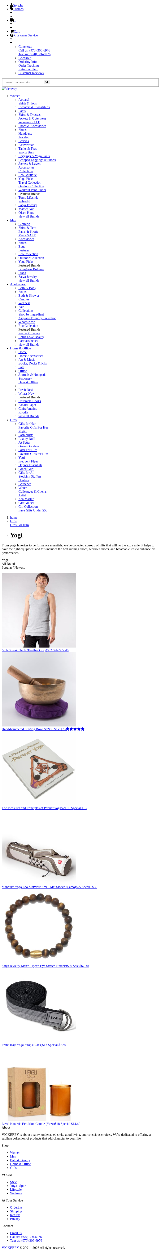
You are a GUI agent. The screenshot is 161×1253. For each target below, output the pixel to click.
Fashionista (25, 435)
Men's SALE (27, 235)
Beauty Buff (26, 438)
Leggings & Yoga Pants (34, 156)
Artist (22, 495)
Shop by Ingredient (31, 314)
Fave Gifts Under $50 (32, 510)
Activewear (26, 145)
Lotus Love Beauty (31, 337)
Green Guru (26, 469)
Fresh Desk (26, 389)
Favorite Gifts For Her (33, 427)
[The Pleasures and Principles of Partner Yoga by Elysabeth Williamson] (39, 804)
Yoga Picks (25, 178)
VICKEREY (10, 1247)
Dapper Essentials (30, 465)
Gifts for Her (26, 423)
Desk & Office (28, 382)
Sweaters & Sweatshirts (34, 107)
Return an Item (28, 69)
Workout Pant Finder (32, 190)
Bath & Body (27, 288)
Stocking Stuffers (29, 476)
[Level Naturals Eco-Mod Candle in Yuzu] (39, 1120)
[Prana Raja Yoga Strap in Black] (39, 1041)
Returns (15, 1215)
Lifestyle (16, 1189)
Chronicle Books (29, 401)
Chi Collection (28, 506)
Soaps (22, 292)
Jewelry (23, 137)
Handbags (25, 133)
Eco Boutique (27, 175)
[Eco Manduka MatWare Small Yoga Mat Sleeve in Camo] (39, 883)
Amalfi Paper (27, 405)
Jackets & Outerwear (32, 118)
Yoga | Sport (18, 1185)
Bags (21, 246)
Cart (16, 31)
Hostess (23, 480)
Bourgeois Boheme (31, 269)
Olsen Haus (26, 212)
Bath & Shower (28, 295)
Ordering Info (27, 61)
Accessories (26, 167)
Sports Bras (26, 152)
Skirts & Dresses (29, 114)
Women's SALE (29, 122)
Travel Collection (29, 182)
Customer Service (25, 35)
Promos (18, 9)
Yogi (21, 457)
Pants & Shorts (28, 231)
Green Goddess (28, 446)
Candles (23, 299)
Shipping (16, 1211)
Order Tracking (28, 65)
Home (22, 352)
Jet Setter (24, 442)
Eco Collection (28, 254)
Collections (25, 171)
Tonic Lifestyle (28, 197)
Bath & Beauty (20, 1160)
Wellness (24, 303)
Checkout (24, 58)
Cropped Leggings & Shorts (37, 160)
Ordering (16, 1207)
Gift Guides (26, 503)
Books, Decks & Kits (32, 363)
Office (22, 371)
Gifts (13, 420)
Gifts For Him (27, 450)
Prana (22, 273)
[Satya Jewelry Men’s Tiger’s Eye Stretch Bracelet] (39, 962)
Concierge (25, 46)
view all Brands (28, 216)
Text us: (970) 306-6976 (34, 54)
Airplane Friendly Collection (37, 318)
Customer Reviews (31, 73)
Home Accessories (30, 356)
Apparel (23, 99)
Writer (22, 487)
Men (13, 220)
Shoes (22, 129)
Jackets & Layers (29, 163)
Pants (22, 111)
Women (15, 96)
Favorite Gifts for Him (33, 454)
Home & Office (20, 348)
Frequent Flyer (28, 461)
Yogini (22, 431)
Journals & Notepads (32, 374)
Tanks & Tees (27, 148)
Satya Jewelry (27, 205)
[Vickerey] (9, 88)
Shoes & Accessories (32, 126)
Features (24, 250)
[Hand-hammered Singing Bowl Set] (39, 725)
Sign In (18, 5)
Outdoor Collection (31, 186)
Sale (21, 307)
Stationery (25, 378)
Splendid (24, 201)
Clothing (24, 224)
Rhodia (23, 412)
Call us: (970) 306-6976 (34, 50)
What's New (26, 322)
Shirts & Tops (27, 103)
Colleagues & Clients (32, 491)
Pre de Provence (29, 333)
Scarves (23, 141)
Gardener (24, 484)
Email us (16, 1233)
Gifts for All (26, 472)
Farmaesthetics (28, 341)
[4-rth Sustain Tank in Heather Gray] (39, 646)
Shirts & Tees (27, 227)
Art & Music (26, 359)
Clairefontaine (27, 408)
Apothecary (18, 284)
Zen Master (26, 499)
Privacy (15, 1219)
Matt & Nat (26, 209)
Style (13, 1182)
